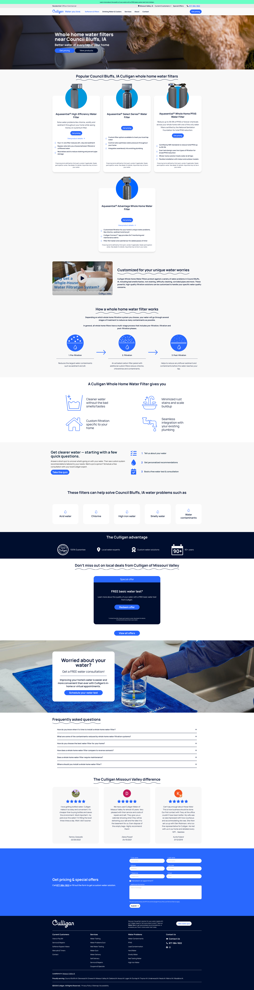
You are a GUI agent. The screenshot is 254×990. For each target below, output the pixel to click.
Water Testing (95, 939)
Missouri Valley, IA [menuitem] (146, 6)
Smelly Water (133, 954)
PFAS (130, 942)
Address (133, 865)
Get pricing (195, 12)
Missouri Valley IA (69, 974)
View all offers (127, 633)
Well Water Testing (97, 946)
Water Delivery (95, 954)
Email (169, 873)
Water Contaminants (135, 939)
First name (134, 858)
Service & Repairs (58, 942)
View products (86, 50)
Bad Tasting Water (134, 958)
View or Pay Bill (57, 939)
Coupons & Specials (97, 966)
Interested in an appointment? (142, 881)
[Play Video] (82, 278)
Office (64, 6)
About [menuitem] (137, 12)
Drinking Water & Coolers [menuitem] (111, 12)
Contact (145, 12)
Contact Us (174, 938)
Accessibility (104, 986)
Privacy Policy (161, 902)
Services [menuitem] (128, 12)
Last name (171, 858)
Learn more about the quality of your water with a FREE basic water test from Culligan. (127, 2)
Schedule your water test (83, 692)
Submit (134, 906)
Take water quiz (184, 924)
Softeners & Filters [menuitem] (92, 12)
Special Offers (178, 6)
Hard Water (132, 950)
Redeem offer (127, 607)
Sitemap (95, 986)
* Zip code (170, 865)
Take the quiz (60, 472)
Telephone (134, 873)
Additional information (138, 884)
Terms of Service (172, 902)
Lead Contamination (135, 946)
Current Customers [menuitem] (162, 6)
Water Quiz (94, 950)
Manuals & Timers (58, 950)
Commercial (71, 6)
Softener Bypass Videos (60, 946)
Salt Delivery (94, 958)
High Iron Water (133, 962)
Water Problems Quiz (97, 942)
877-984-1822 (194, 6)
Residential (56, 6)
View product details (75, 138)
